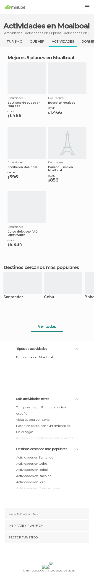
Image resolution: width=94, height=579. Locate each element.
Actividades (63, 41)
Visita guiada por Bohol (33, 419)
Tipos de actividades (31, 349)
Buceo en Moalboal (62, 102)
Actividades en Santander (35, 457)
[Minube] (15, 7)
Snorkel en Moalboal (22, 167)
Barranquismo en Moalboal (60, 169)
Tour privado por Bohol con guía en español (42, 410)
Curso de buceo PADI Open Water (23, 233)
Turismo (14, 41)
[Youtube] (57, 553)
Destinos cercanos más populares (41, 267)
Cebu (49, 297)
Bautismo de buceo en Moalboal (24, 104)
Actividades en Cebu (31, 463)
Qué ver (37, 41)
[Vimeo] (51, 553)
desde (11, 111)
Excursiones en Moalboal (34, 357)
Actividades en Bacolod (34, 476)
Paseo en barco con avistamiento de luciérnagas (43, 429)
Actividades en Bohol (32, 469)
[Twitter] (45, 553)
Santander (13, 297)
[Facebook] (40, 553)
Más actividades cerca (32, 399)
